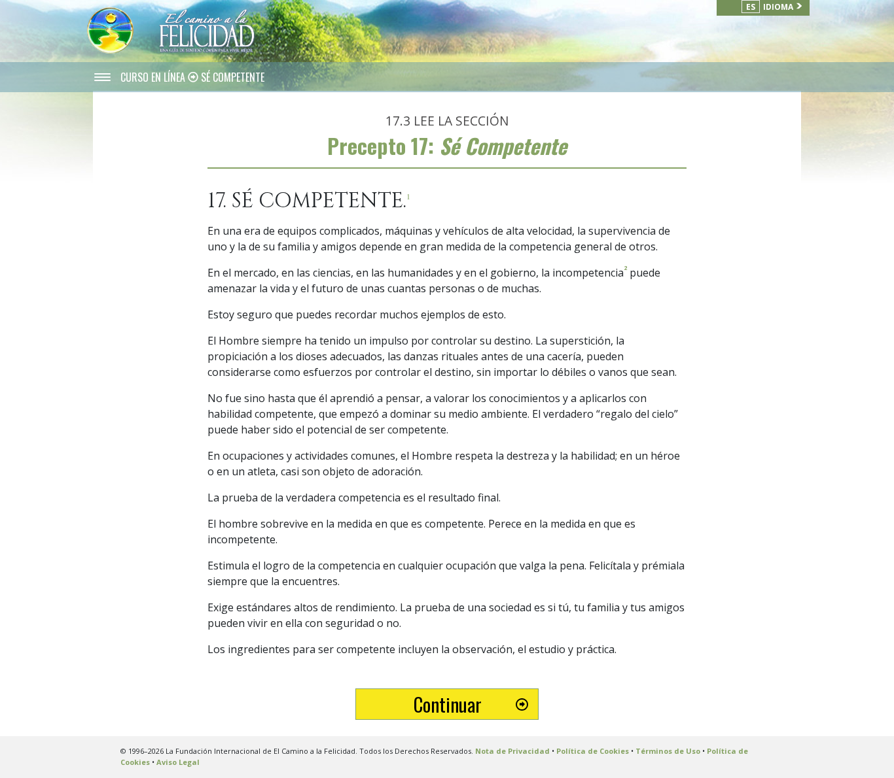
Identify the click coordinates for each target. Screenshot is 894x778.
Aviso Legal (178, 762)
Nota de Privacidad (512, 751)
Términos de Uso (667, 751)
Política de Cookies (592, 751)
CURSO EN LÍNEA (154, 77)
